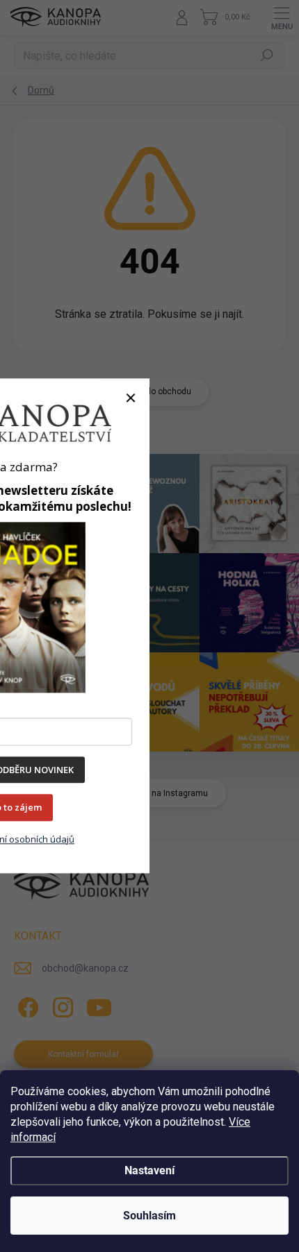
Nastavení (149, 1170)
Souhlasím (149, 1215)
